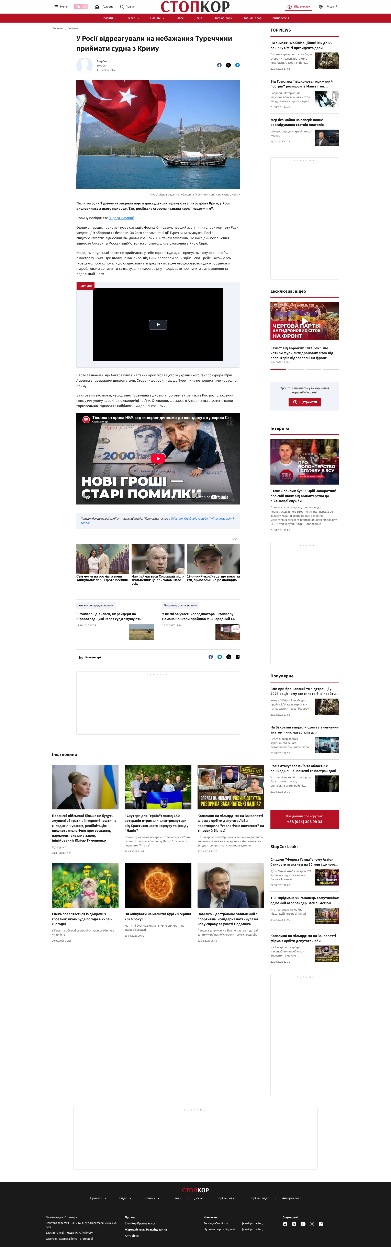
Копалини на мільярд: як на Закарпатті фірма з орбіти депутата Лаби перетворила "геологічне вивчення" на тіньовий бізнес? (231, 823)
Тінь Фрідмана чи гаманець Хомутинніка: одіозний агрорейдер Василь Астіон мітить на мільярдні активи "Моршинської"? (304, 905)
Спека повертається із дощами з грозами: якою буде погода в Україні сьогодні (82, 919)
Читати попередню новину (96, 605)
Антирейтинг (280, 18)
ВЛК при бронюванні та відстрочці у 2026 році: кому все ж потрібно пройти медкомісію (303, 693)
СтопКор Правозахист (140, 1224)
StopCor (102, 61)
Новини (155, 18)
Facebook (190, 518)
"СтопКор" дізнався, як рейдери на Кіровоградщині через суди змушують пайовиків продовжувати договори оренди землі (113, 621)
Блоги (179, 18)
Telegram (176, 518)
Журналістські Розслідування (146, 1230)
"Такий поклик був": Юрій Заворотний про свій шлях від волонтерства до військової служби (303, 495)
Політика (73, 28)
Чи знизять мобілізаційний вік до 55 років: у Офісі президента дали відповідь (301, 48)
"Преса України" (121, 218)
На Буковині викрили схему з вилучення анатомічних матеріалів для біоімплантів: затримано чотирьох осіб (304, 732)
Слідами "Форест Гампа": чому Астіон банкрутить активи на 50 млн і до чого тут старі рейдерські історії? (302, 864)
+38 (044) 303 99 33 (304, 822)
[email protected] (82, 1239)
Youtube (202, 518)
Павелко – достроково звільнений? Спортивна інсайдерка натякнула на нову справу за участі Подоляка (228, 919)
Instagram (225, 518)
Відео (131, 18)
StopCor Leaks (222, 18)
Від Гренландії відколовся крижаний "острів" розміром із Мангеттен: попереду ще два (301, 86)
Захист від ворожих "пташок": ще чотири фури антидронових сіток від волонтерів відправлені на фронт (301, 353)
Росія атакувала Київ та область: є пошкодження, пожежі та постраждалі (303, 768)
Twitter (213, 518)
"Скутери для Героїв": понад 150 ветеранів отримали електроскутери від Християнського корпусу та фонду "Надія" (156, 823)
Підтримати (302, 6)
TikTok (84, 523)
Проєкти (107, 18)
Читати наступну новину (180, 605)
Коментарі (93, 657)
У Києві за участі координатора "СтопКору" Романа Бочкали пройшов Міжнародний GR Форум (198, 619)
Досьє (198, 18)
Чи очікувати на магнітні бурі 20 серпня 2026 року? (158, 917)
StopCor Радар (252, 18)
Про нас (130, 1217)
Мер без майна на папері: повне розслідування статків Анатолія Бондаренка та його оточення (297, 124)
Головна (58, 28)
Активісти (132, 1236)
